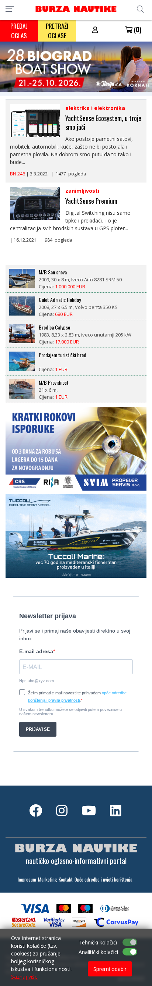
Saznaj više (24, 976)
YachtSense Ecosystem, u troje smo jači (103, 122)
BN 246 (17, 174)
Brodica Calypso (54, 327)
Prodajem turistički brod (62, 355)
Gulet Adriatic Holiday (60, 299)
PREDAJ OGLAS (19, 30)
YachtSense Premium (91, 201)
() (136, 29)
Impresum (27, 879)
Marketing (47, 879)
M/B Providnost (54, 382)
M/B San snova (53, 272)
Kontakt (66, 879)
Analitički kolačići (98, 951)
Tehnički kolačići (98, 942)
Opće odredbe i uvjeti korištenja (103, 879)
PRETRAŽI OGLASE (57, 30)
